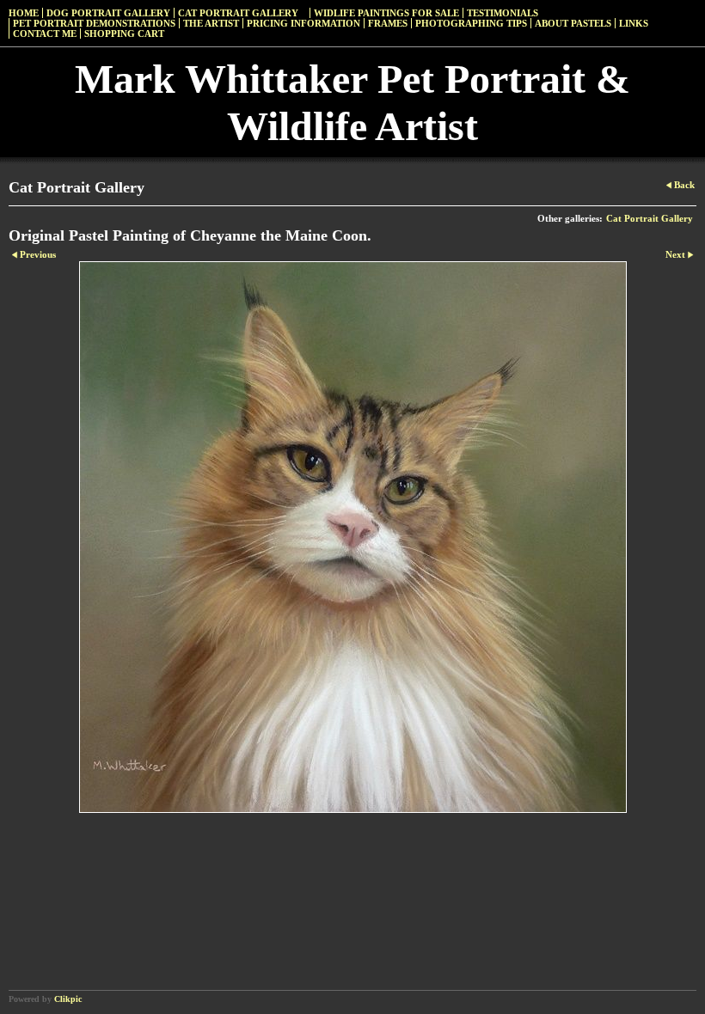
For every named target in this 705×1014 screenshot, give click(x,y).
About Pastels (573, 23)
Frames (388, 23)
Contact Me (45, 33)
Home (24, 13)
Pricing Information (303, 23)
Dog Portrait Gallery (108, 13)
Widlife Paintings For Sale (386, 13)
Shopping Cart (124, 33)
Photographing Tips (471, 23)
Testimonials (502, 13)
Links (633, 23)
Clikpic (68, 999)
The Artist (211, 23)
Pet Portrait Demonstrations (94, 23)
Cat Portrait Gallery (238, 13)
